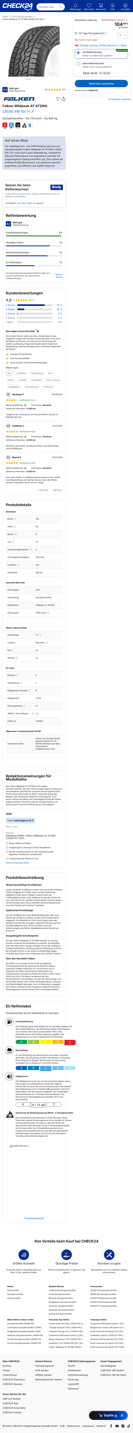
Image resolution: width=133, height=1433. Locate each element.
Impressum (88, 1426)
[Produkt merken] (58, 99)
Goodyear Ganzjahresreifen (61, 1310)
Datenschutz (73, 1426)
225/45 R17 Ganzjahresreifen (103, 1306)
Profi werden (42, 1370)
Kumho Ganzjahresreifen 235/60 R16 (24, 1343)
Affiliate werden (43, 1375)
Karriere (7, 1365)
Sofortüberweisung (78, 1375)
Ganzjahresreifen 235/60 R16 (20, 1323)
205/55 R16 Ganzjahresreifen (103, 1302)
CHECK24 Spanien (12, 1384)
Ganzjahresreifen (15, 1294)
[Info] (15, 519)
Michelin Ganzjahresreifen (61, 1298)
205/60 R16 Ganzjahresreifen (103, 1290)
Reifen (5, 16)
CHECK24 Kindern (112, 1370)
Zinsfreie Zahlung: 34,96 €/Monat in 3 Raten (103, 45)
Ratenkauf (73, 1388)
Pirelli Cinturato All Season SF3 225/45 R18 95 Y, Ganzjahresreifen (108, 1343)
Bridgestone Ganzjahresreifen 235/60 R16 (25, 1331)
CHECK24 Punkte (12, 1412)
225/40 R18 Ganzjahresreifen (103, 1298)
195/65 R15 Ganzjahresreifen (103, 1294)
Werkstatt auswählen (101, 83)
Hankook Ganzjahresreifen (61, 1306)
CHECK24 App (10, 1403)
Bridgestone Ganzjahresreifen (62, 1302)
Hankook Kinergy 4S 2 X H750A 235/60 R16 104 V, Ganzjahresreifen (66, 1331)
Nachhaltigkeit (108, 1365)
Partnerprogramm (44, 1365)
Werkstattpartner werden (48, 1379)
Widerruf (101, 1426)
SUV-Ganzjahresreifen (22, 16)
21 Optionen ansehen (119, 99)
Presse (6, 1370)
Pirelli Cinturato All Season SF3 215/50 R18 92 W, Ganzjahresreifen (108, 1347)
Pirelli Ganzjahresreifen (59, 1294)
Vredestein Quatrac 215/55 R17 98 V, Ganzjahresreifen (108, 1335)
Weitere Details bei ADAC (17, 863)
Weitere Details (58, 275)
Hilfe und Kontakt (12, 1398)
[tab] (28, 79)
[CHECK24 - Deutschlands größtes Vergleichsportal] (18, 6)
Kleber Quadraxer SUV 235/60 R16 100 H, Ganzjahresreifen (66, 1339)
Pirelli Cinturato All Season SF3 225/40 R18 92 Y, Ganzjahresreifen (108, 1331)
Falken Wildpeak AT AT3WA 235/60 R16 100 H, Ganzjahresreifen (66, 1347)
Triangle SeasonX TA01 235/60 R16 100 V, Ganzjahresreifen (66, 1327)
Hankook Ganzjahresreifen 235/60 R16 (25, 1335)
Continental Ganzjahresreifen (62, 1290)
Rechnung (73, 1379)
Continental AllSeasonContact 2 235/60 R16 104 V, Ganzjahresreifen (66, 1335)
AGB (62, 1426)
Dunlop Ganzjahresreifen (60, 1314)
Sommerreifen (14, 1298)
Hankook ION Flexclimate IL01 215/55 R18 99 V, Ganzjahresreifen (108, 1339)
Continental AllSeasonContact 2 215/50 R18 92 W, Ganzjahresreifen (108, 1323)
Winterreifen (13, 1290)
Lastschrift (73, 1384)
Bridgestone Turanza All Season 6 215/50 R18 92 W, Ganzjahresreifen (108, 1327)
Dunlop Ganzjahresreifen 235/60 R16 (24, 1339)
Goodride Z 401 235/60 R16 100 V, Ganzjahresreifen (66, 1343)
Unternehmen (10, 1375)
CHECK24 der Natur (113, 1375)
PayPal (71, 1365)
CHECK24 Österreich (14, 1379)
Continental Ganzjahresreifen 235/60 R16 (25, 1327)
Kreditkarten (74, 1370)
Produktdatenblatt (34, 1218)
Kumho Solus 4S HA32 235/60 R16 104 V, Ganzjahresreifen (66, 1323)
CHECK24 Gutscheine (14, 1407)
